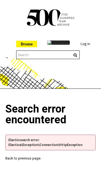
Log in (85, 43)
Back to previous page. (23, 158)
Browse (27, 44)
